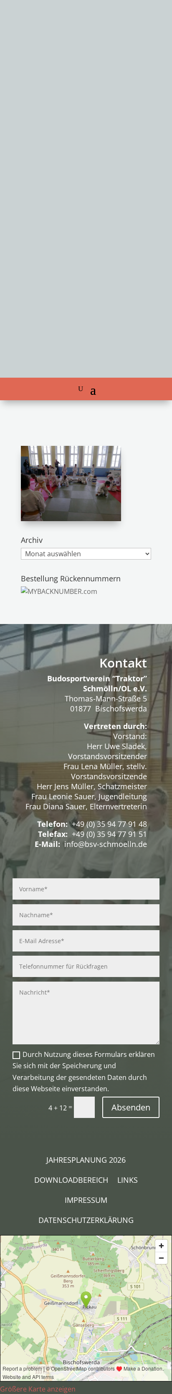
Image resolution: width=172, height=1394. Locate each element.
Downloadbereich (71, 1181)
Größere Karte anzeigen (38, 1389)
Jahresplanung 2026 (86, 1161)
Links (127, 1181)
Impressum (86, 1201)
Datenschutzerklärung (86, 1221)
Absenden (130, 1107)
